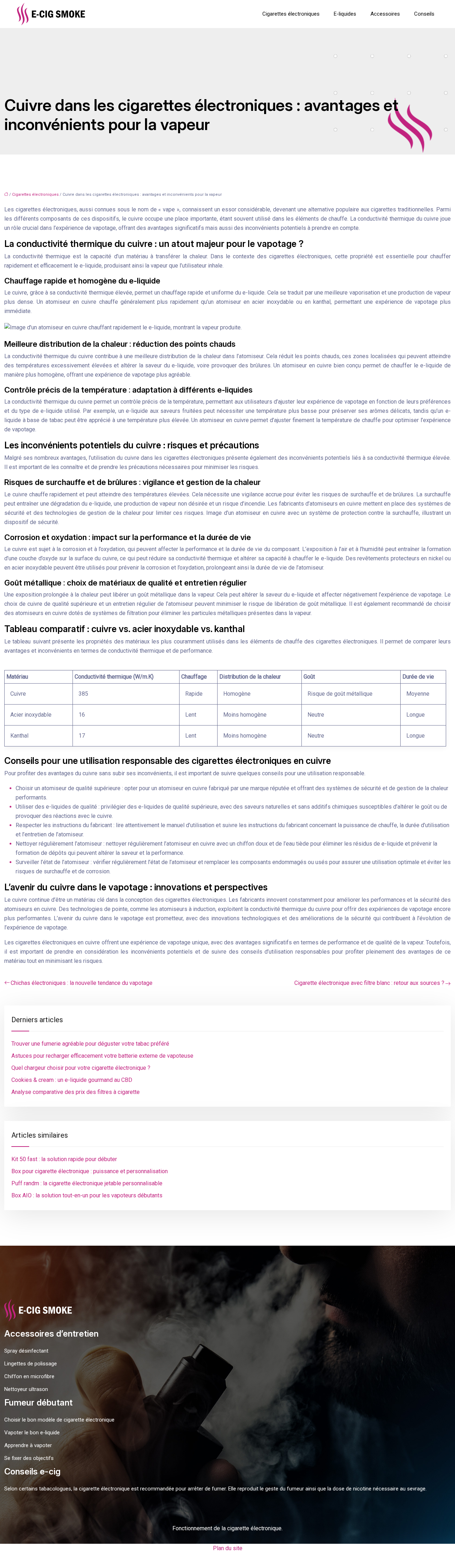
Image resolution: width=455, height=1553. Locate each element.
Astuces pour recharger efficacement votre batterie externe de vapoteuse (102, 1055)
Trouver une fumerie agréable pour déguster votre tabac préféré (90, 1043)
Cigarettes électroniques (291, 14)
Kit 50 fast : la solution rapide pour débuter (64, 1159)
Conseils (424, 14)
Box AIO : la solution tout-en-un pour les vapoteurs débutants (86, 1195)
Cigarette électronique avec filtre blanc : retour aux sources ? (369, 983)
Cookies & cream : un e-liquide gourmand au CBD (71, 1080)
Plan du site (227, 1548)
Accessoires (385, 14)
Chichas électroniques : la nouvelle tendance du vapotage (81, 983)
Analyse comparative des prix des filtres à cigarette (75, 1092)
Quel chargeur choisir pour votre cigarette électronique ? (80, 1067)
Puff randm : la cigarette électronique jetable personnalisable (86, 1183)
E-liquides (345, 14)
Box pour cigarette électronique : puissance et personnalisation (89, 1171)
